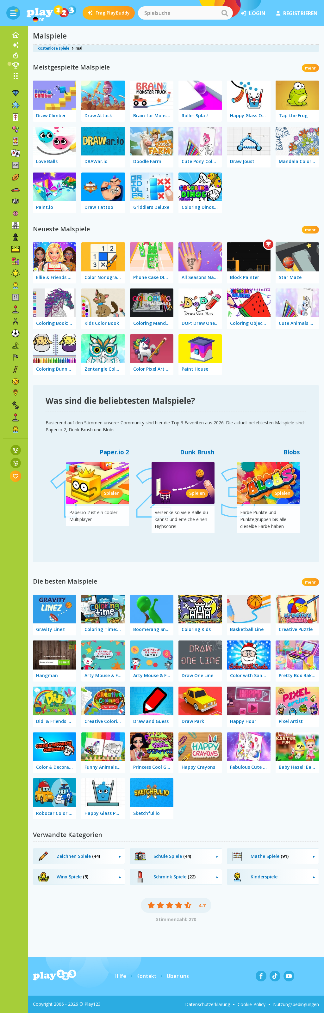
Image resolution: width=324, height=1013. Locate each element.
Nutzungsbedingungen (296, 1004)
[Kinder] (15, 285)
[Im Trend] (15, 55)
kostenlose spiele (53, 48)
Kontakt (146, 976)
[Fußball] (15, 333)
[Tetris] (15, 261)
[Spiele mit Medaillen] (15, 463)
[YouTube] (289, 976)
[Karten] (15, 141)
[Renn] (15, 357)
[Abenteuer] (15, 381)
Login (257, 13)
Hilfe (120, 976)
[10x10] (15, 165)
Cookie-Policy (251, 1004)
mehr (310, 68)
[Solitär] (15, 153)
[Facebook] (261, 976)
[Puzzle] (15, 105)
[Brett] (15, 201)
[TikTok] (275, 976)
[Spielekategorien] (15, 76)
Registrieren (300, 13)
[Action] (15, 321)
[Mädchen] (15, 429)
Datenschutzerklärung (207, 1004)
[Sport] (15, 177)
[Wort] (15, 297)
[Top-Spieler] (15, 65)
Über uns (178, 976)
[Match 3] (15, 93)
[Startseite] (15, 35)
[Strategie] (15, 249)
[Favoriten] (15, 476)
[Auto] (15, 189)
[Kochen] (15, 393)
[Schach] (15, 237)
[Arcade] (15, 309)
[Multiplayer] (15, 417)
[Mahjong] (15, 117)
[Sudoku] (15, 225)
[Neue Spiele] (15, 45)
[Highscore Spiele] (15, 450)
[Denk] (15, 213)
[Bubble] (15, 129)
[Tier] (15, 405)
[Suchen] (224, 13)
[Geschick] (15, 369)
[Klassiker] (15, 345)
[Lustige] (15, 273)
